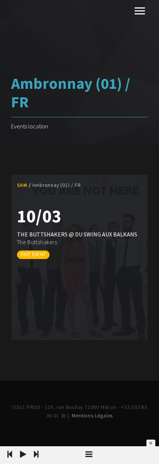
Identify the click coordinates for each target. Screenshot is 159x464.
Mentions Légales (92, 415)
